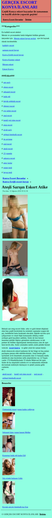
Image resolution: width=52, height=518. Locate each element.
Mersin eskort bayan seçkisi (25, 38)
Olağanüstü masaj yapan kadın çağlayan (18, 409)
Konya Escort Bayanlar (13, 19)
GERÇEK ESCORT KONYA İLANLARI (19, 4)
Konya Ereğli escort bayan (16, 181)
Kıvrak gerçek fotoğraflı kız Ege (15, 507)
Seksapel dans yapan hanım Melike (16, 432)
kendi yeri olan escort (22, 374)
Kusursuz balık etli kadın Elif (14, 455)
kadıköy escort (8, 45)
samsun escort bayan (10, 50)
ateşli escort (7, 374)
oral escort (38, 374)
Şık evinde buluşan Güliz (12, 478)
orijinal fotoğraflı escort (11, 378)
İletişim (28, 19)
